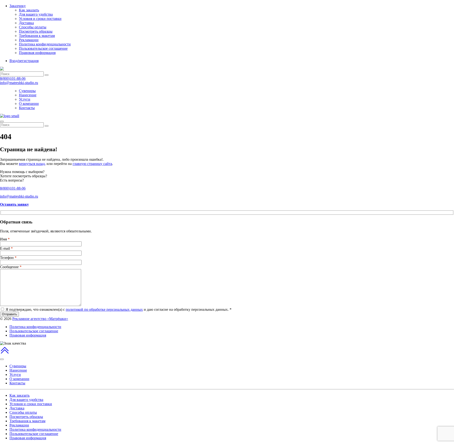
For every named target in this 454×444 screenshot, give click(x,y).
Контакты (27, 108)
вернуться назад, (32, 164)
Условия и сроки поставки (40, 19)
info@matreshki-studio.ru (19, 83)
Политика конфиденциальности (45, 44)
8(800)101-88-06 (13, 78)
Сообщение (11, 267)
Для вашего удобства (36, 14)
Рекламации (29, 40)
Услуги (24, 99)
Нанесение (27, 95)
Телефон (8, 258)
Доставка (26, 23)
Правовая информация (37, 53)
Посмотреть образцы (35, 31)
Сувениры (27, 91)
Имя (5, 239)
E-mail (6, 248)
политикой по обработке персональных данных (104, 309)
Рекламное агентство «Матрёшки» (40, 319)
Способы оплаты (32, 27)
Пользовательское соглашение (43, 48)
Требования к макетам (37, 36)
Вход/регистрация (24, 61)
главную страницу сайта (92, 164)
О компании (29, 104)
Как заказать (29, 10)
